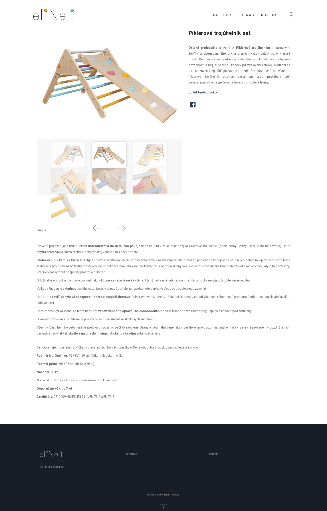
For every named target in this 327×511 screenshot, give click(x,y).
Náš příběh (131, 454)
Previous (97, 228)
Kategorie (224, 15)
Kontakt (270, 15)
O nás (248, 15)
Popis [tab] (42, 230)
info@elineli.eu (54, 466)
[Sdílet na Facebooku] (193, 106)
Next (121, 228)
